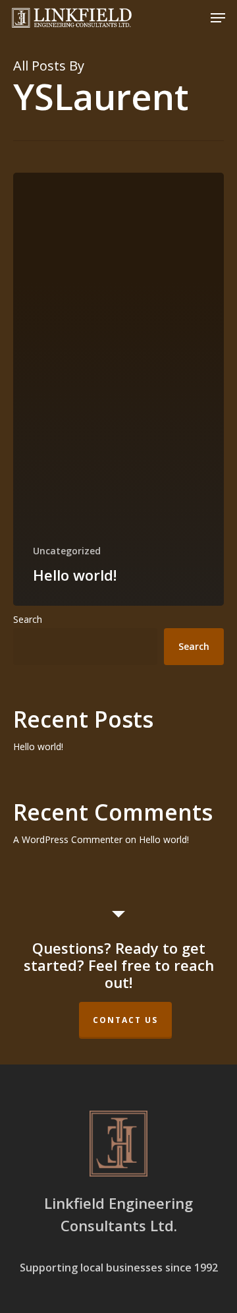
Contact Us (125, 1020)
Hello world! (38, 746)
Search (27, 619)
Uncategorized (67, 550)
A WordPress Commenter (67, 839)
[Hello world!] (118, 389)
